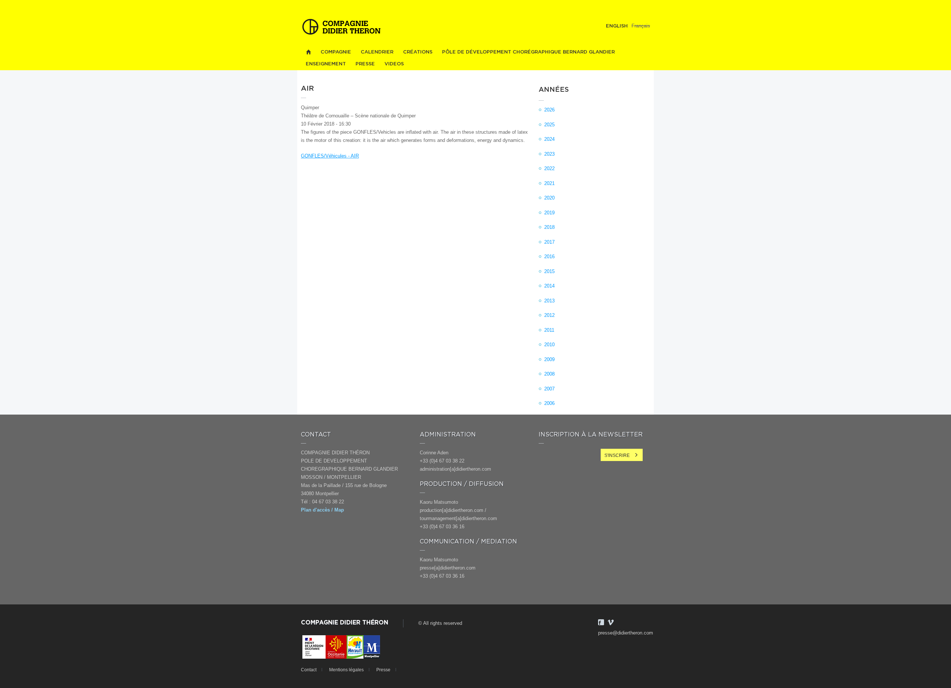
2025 (549, 124)
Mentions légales (346, 669)
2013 (549, 301)
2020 (549, 198)
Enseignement (326, 64)
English (617, 26)
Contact (309, 669)
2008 (549, 374)
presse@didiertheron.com (625, 633)
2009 (549, 359)
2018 (549, 227)
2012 (549, 315)
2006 (549, 403)
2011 (549, 330)
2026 (549, 110)
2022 (549, 168)
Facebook (601, 622)
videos (394, 64)
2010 (549, 344)
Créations (417, 52)
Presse (365, 64)
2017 (549, 242)
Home (308, 52)
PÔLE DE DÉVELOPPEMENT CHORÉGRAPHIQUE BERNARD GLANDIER (528, 52)
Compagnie (336, 52)
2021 (549, 183)
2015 (549, 271)
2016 (549, 256)
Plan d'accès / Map (322, 510)
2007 (549, 389)
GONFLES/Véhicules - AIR (330, 156)
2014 (549, 286)
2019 (549, 212)
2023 (549, 154)
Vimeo (611, 622)
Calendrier (377, 52)
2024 (549, 139)
